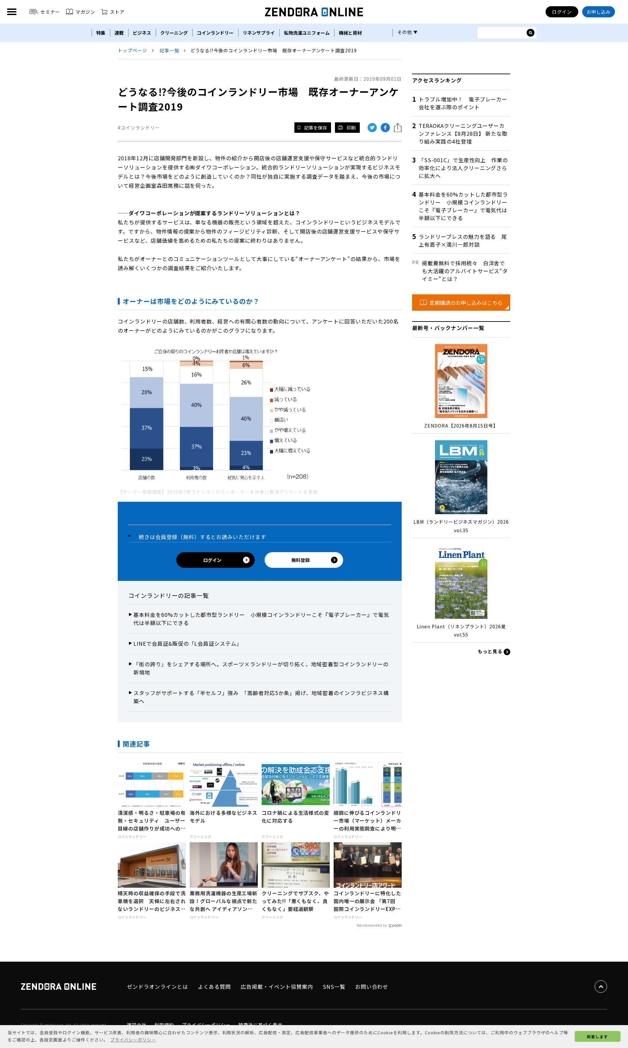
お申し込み (598, 12)
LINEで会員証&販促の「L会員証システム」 (187, 643)
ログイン (562, 12)
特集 (100, 32)
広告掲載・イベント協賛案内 (277, 986)
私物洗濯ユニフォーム (307, 32)
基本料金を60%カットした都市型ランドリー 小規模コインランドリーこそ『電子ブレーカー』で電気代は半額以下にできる (261, 619)
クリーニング (174, 32)
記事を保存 (315, 127)
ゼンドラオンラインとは (157, 986)
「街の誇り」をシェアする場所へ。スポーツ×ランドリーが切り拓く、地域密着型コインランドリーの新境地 (261, 668)
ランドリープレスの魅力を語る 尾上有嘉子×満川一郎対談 (463, 240)
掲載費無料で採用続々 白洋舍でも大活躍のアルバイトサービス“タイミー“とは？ (465, 271)
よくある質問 (214, 986)
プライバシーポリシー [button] (133, 1040)
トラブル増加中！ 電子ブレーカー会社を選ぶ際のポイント (463, 103)
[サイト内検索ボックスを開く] (530, 33)
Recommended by (372, 925)
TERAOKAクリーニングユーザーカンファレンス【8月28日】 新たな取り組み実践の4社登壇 (463, 133)
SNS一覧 (334, 986)
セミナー (50, 12)
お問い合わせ (372, 986)
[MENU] (12, 12)
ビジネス (142, 32)
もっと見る (491, 651)
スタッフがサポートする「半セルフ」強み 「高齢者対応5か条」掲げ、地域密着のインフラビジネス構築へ (261, 697)
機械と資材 (350, 32)
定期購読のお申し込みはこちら (466, 302)
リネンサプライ (259, 32)
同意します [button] (597, 1036)
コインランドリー (215, 32)
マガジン (85, 12)
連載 (119, 32)
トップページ (132, 50)
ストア (117, 12)
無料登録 (300, 560)
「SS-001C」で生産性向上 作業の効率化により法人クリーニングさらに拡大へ (463, 168)
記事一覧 (169, 50)
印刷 (351, 127)
